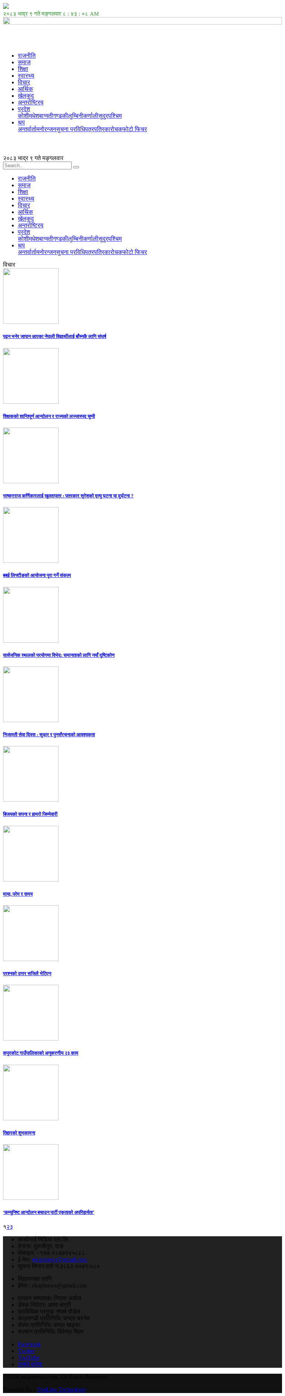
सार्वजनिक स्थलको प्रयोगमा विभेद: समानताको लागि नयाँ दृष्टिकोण (59, 655)
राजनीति (27, 55)
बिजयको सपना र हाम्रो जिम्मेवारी (30, 814)
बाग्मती (46, 116)
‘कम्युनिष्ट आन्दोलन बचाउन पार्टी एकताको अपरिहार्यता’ (48, 1212)
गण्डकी (60, 116)
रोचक (116, 129)
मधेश (34, 116)
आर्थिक (25, 89)
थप (21, 122)
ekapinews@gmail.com (59, 1259)
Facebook (29, 1344)
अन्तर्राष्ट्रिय (30, 102)
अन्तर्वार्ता (27, 129)
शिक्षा (23, 69)
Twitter (26, 1351)
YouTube (28, 1357)
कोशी (23, 116)
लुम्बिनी (75, 116)
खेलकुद (26, 95)
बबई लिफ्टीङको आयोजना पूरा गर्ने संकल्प (37, 575)
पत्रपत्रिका (97, 129)
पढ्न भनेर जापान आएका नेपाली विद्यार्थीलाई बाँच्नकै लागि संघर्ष (54, 336)
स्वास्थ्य (26, 75)
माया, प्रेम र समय (18, 894)
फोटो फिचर (134, 129)
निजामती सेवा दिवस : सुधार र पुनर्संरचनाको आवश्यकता (49, 734)
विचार (24, 82)
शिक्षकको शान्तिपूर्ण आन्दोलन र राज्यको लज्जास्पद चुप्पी (49, 416)
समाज (24, 62)
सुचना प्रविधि (70, 129)
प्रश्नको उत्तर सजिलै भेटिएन (27, 973)
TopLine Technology (61, 1389)
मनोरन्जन (46, 129)
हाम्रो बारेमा (30, 1364)
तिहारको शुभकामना (19, 1133)
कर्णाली (90, 116)
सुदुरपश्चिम (110, 116)
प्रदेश (24, 109)
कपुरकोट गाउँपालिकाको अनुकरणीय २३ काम (40, 1053)
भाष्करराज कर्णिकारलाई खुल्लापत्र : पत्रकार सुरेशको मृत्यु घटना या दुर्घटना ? (68, 496)
